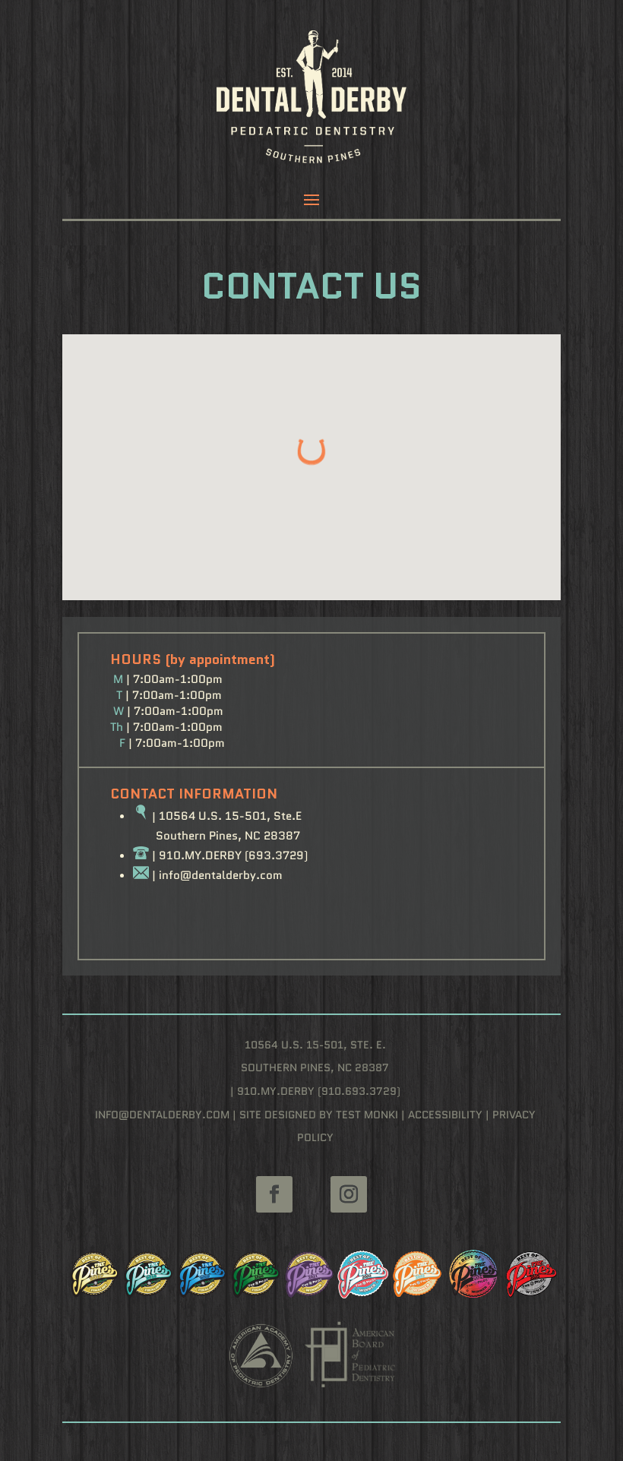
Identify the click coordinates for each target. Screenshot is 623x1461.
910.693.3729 (359, 1091)
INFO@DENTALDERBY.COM (162, 1114)
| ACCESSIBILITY (440, 1114)
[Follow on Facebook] (274, 1194)
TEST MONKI (367, 1114)
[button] (311, 452)
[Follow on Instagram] (348, 1194)
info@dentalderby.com (221, 875)
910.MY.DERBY (200, 855)
